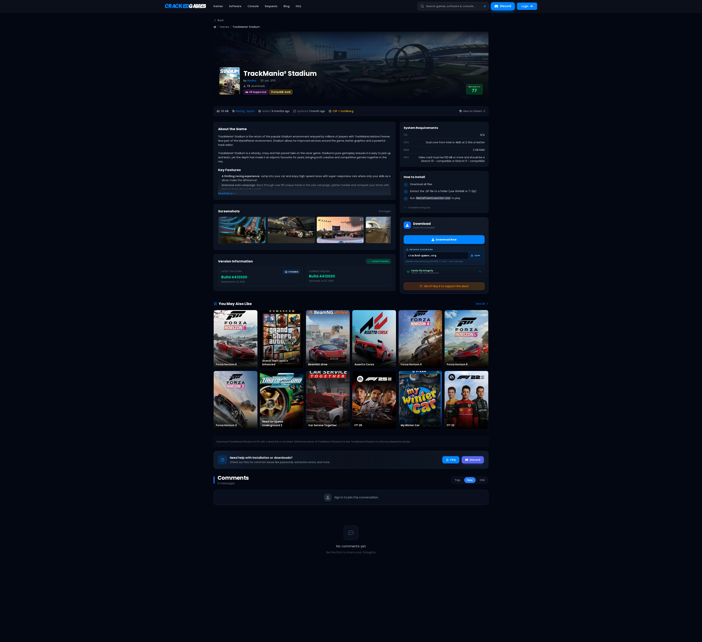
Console (253, 6)
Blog (287, 6)
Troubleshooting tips (419, 207)
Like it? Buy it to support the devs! (446, 286)
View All (480, 304)
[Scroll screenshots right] (387, 231)
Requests (271, 6)
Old (482, 480)
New (470, 480)
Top (457, 480)
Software (235, 6)
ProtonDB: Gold (280, 92)
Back (221, 20)
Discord (505, 6)
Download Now (446, 239)
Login (524, 6)
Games (218, 6)
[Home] (215, 27)
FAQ (298, 6)
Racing (240, 111)
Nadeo (251, 80)
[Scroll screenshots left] (222, 231)
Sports (251, 111)
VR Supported (257, 92)
